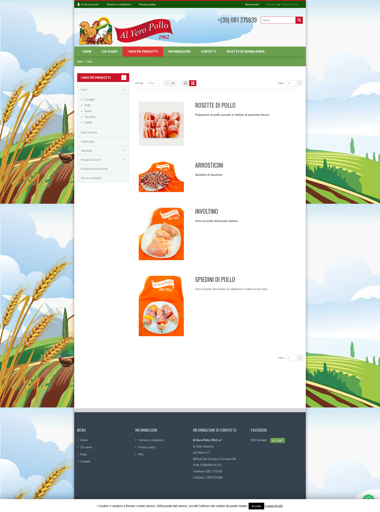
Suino (88, 111)
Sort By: (139, 83)
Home (87, 51)
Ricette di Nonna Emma (246, 51)
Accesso (271, 4)
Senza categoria (91, 178)
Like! (279, 440)
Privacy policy (147, 447)
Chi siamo (110, 51)
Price (151, 83)
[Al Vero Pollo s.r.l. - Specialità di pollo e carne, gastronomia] (126, 30)
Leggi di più (274, 506)
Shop (83, 454)
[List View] (192, 83)
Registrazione (289, 4)
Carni (84, 89)
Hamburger (88, 141)
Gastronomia (89, 132)
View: (281, 83)
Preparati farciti (91, 160)
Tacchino (90, 116)
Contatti (208, 51)
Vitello (88, 122)
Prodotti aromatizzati (94, 169)
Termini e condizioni (150, 440)
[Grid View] (185, 83)
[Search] (299, 20)
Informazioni (179, 51)
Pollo (87, 105)
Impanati (86, 150)
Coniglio (89, 99)
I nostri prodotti (143, 51)
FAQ (140, 454)
